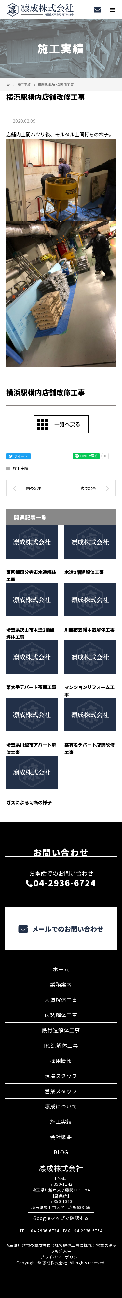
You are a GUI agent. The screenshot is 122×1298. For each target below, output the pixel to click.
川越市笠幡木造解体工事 (89, 629)
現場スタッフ (61, 1076)
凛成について (61, 1106)
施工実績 (20, 468)
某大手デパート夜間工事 (31, 687)
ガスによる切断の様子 (29, 802)
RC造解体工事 (61, 1045)
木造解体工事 (61, 1000)
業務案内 (61, 984)
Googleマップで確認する (61, 1218)
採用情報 (61, 1060)
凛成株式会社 (61, 1168)
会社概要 (61, 1137)
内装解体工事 (61, 1015)
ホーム (61, 969)
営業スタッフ (61, 1091)
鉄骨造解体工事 (61, 1030)
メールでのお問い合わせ (66, 929)
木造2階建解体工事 (84, 572)
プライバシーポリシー (61, 1256)
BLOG (61, 1152)
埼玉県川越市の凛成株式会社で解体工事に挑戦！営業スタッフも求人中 (61, 1248)
